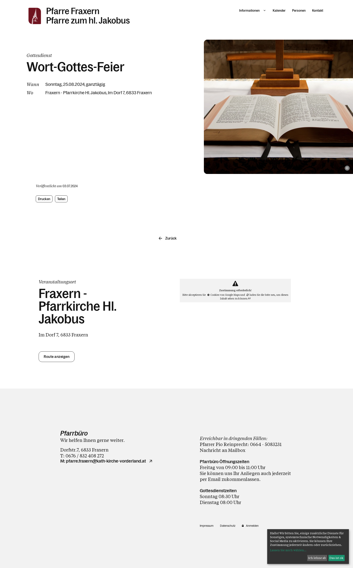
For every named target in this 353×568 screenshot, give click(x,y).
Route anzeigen (56, 357)
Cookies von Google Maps (225, 294)
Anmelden (252, 525)
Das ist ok (336, 558)
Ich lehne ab (317, 558)
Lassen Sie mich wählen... (288, 550)
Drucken (44, 199)
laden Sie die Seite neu (262, 294)
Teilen (61, 199)
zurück (170, 238)
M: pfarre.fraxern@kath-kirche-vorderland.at (103, 461)
